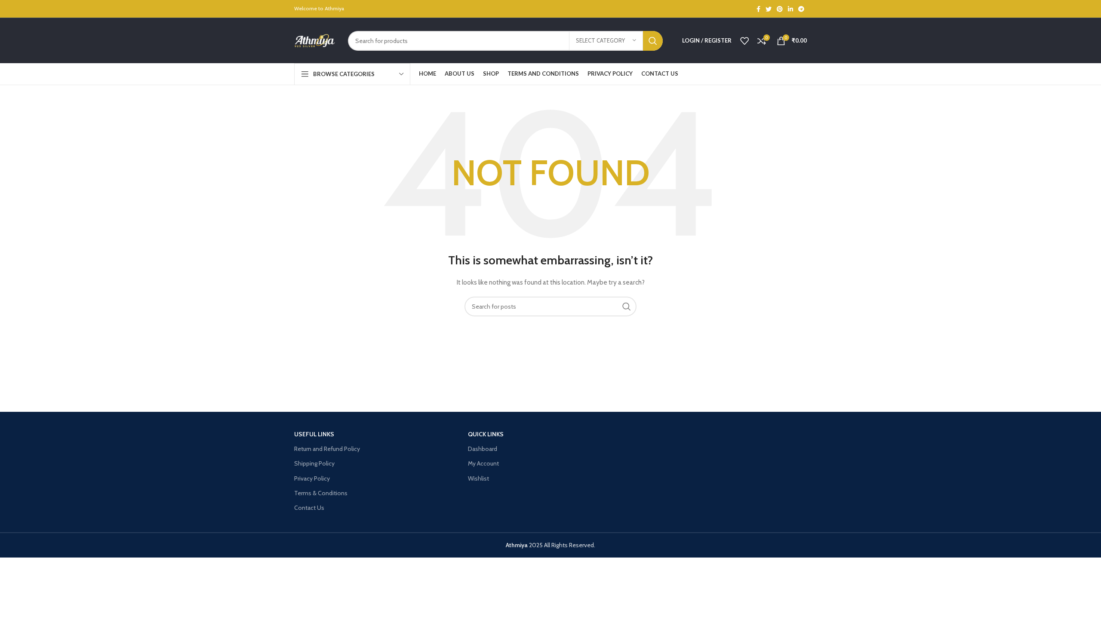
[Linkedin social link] (790, 9)
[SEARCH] (653, 41)
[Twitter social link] (768, 9)
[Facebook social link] (758, 9)
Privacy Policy (312, 478)
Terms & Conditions (321, 493)
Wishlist (478, 478)
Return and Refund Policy (327, 449)
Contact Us (309, 508)
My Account (483, 463)
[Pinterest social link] (779, 9)
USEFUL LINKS (314, 434)
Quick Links (486, 434)
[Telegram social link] (801, 9)
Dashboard (482, 449)
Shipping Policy (314, 463)
